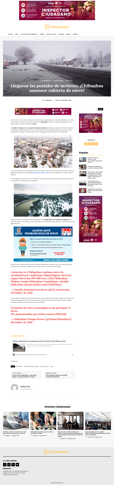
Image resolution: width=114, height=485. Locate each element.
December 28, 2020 (21, 322)
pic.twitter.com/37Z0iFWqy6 (45, 284)
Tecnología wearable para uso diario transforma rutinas (95, 167)
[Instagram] (9, 464)
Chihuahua (19, 366)
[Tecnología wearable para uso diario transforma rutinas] (82, 167)
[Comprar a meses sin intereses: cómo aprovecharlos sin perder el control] (82, 159)
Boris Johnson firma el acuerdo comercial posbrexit (56, 376)
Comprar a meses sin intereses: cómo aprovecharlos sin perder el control (95, 160)
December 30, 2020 (21, 292)
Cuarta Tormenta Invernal (31, 366)
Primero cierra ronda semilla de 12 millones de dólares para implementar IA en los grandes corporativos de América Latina (95, 175)
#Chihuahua (34, 272)
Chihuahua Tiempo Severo (41, 172)
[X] (89, 143)
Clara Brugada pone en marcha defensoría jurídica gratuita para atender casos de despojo (95, 183)
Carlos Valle (90, 437)
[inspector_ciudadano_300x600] (90, 242)
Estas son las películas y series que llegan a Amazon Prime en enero (24, 376)
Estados (69, 80)
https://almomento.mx (26, 389)
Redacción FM (63, 438)
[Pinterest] (92, 143)
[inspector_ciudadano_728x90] (43, 114)
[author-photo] (4, 435)
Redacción (49, 100)
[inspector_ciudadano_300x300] (90, 132)
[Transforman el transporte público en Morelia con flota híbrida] (82, 190)
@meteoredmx (24, 314)
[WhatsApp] (96, 143)
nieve (51, 366)
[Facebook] (85, 143)
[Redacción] (14, 387)
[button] (99, 34)
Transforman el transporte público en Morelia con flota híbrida (95, 190)
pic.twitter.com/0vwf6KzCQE (50, 314)
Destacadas (58, 80)
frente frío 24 (45, 366)
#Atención (17, 272)
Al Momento (46, 80)
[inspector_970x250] (57, 10)
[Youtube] (17, 464)
